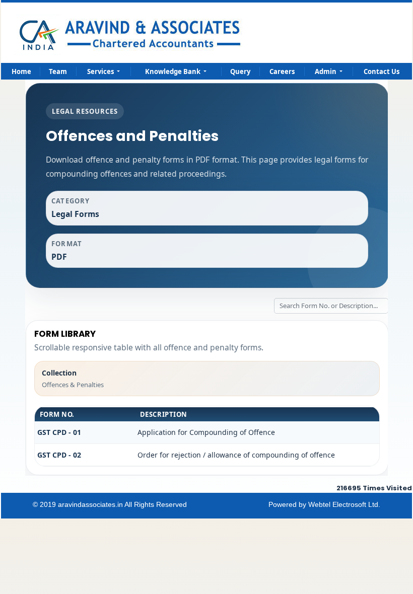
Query (240, 71)
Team (58, 71)
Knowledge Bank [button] (173, 71)
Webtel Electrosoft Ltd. (344, 504)
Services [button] (101, 71)
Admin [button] (326, 71)
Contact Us (381, 71)
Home (21, 71)
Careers (282, 71)
